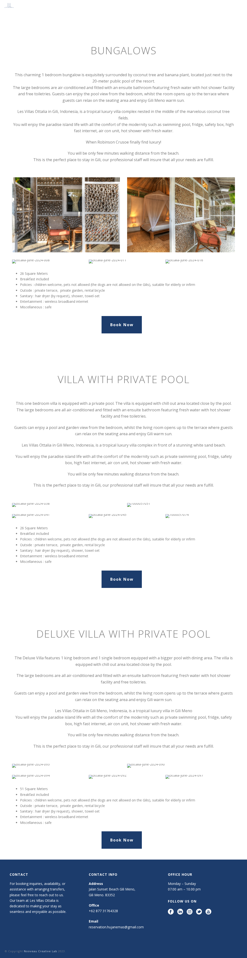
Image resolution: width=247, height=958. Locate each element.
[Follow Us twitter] (199, 912)
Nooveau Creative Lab (41, 951)
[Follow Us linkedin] (180, 912)
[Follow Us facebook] (171, 912)
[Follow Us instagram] (189, 912)
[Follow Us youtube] (208, 912)
